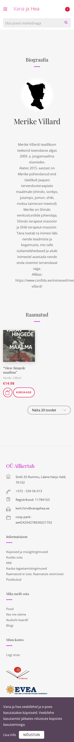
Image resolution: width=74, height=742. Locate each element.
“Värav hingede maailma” (14, 370)
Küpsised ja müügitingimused (27, 552)
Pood (10, 609)
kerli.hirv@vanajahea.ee (32, 508)
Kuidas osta (14, 557)
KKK (9, 563)
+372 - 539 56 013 (29, 491)
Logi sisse (13, 655)
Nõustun (31, 735)
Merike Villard (37, 121)
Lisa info (9, 735)
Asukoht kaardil (17, 620)
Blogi (9, 625)
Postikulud (13, 579)
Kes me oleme (16, 614)
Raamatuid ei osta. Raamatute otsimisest (35, 574)
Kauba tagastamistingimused (26, 568)
